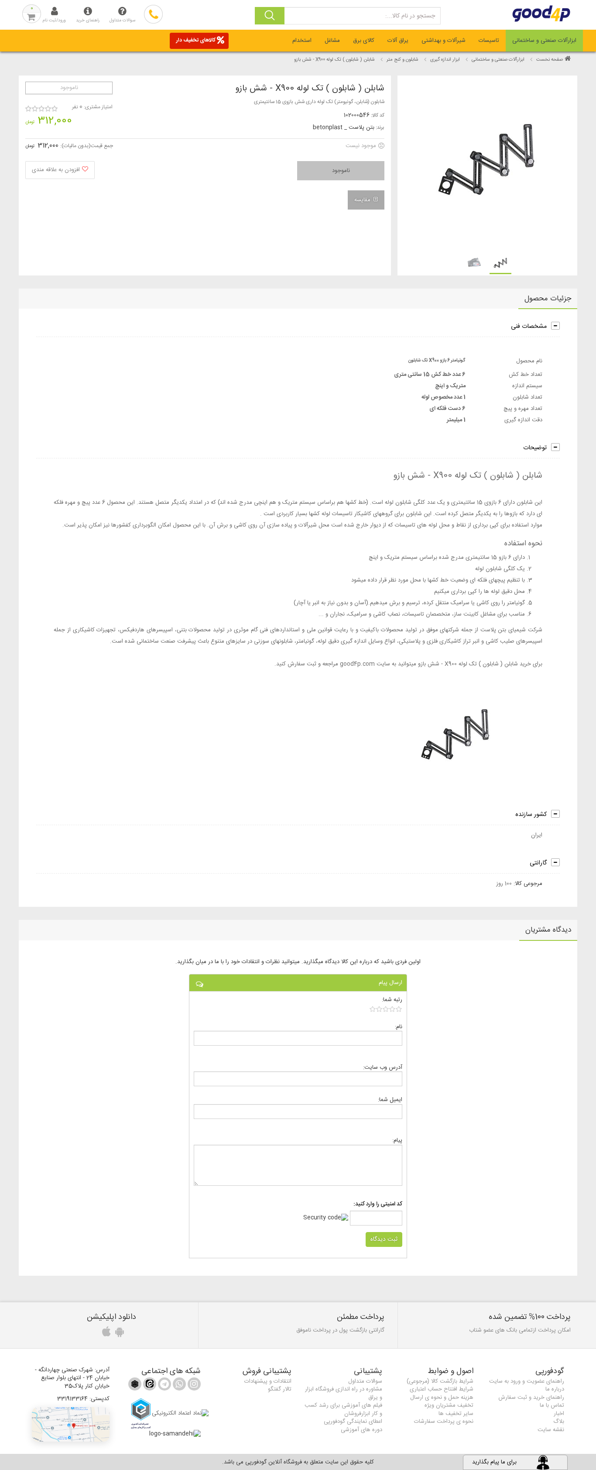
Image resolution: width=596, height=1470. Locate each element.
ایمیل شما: (390, 1099)
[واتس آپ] (178, 1386)
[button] (71, 1424)
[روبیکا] (134, 1386)
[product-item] (500, 263)
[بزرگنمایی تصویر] (487, 162)
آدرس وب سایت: (382, 1067)
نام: (398, 1026)
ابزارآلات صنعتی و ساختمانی (544, 40)
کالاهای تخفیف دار (196, 40)
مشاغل (332, 40)
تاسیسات (489, 40)
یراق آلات (397, 40)
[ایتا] (148, 1386)
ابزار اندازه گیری (445, 60)
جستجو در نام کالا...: (410, 16)
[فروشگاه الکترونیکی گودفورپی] (546, 13)
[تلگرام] (163, 1386)
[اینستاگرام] (193, 1386)
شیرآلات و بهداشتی (443, 40)
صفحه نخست (549, 60)
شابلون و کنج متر (402, 60)
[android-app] (118, 1334)
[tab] (544, 41)
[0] (386, 1009)
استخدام (302, 40)
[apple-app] (105, 1334)
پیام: (397, 1140)
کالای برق (363, 40)
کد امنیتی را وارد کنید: (377, 1204)
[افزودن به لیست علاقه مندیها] (60, 170)
